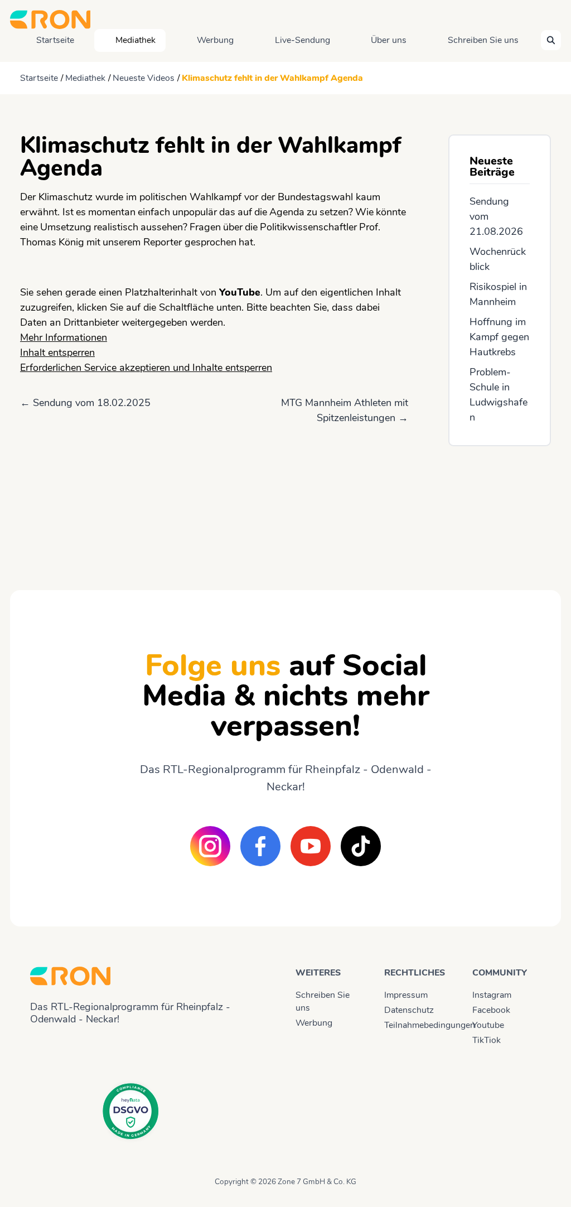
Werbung (215, 40)
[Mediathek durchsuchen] (551, 40)
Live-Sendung (302, 40)
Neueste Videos (144, 78)
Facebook (491, 1010)
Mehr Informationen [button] (63, 337)
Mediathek (135, 40)
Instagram (491, 995)
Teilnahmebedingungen (418, 1025)
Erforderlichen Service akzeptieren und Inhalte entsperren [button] (146, 367)
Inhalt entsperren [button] (57, 352)
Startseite (55, 40)
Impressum (406, 995)
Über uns (389, 40)
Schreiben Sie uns (483, 40)
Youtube (488, 1025)
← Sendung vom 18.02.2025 (85, 402)
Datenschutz (409, 1010)
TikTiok (486, 1040)
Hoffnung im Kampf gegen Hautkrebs (499, 337)
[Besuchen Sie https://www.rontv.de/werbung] (499, 508)
